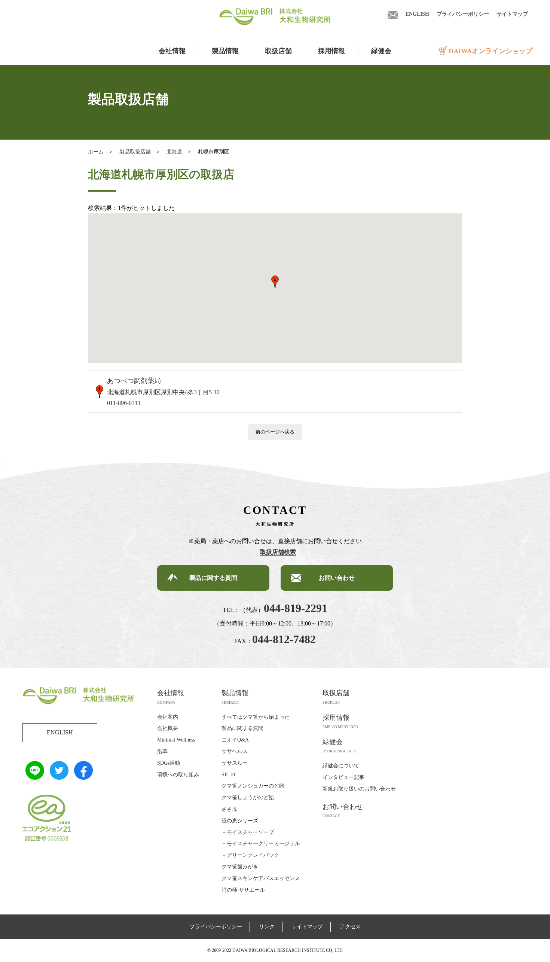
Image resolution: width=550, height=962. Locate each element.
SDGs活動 (168, 763)
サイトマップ (512, 14)
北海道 (174, 152)
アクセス (350, 926)
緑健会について (341, 765)
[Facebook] (83, 774)
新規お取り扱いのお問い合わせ (359, 789)
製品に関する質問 (213, 578)
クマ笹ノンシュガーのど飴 (252, 786)
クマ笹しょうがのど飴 (247, 797)
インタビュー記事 (343, 777)
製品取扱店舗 (135, 152)
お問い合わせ (337, 578)
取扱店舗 (278, 51)
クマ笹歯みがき (239, 867)
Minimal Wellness (176, 740)
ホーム (96, 152)
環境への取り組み (178, 774)
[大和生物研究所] (78, 699)
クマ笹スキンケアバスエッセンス (260, 878)
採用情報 (331, 51)
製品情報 (234, 693)
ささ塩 (229, 809)
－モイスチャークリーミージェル (260, 843)
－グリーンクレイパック (250, 855)
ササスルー (234, 763)
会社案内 (167, 717)
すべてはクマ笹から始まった (255, 717)
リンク (267, 926)
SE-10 (228, 774)
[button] (275, 281)
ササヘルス (234, 751)
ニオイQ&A (235, 740)
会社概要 (167, 728)
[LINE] (34, 774)
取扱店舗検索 (278, 552)
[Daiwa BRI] (275, 19)
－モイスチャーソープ (247, 832)
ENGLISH (417, 14)
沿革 (162, 751)
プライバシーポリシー (463, 14)
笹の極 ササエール (243, 890)
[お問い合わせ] (393, 14)
